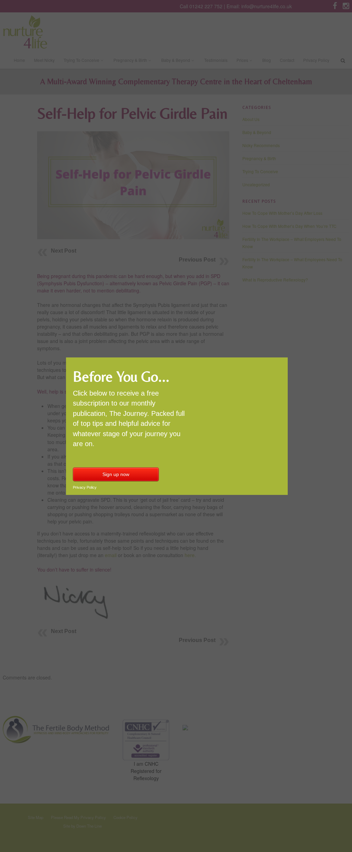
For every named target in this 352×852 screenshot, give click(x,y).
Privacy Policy (85, 487)
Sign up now (115, 474)
